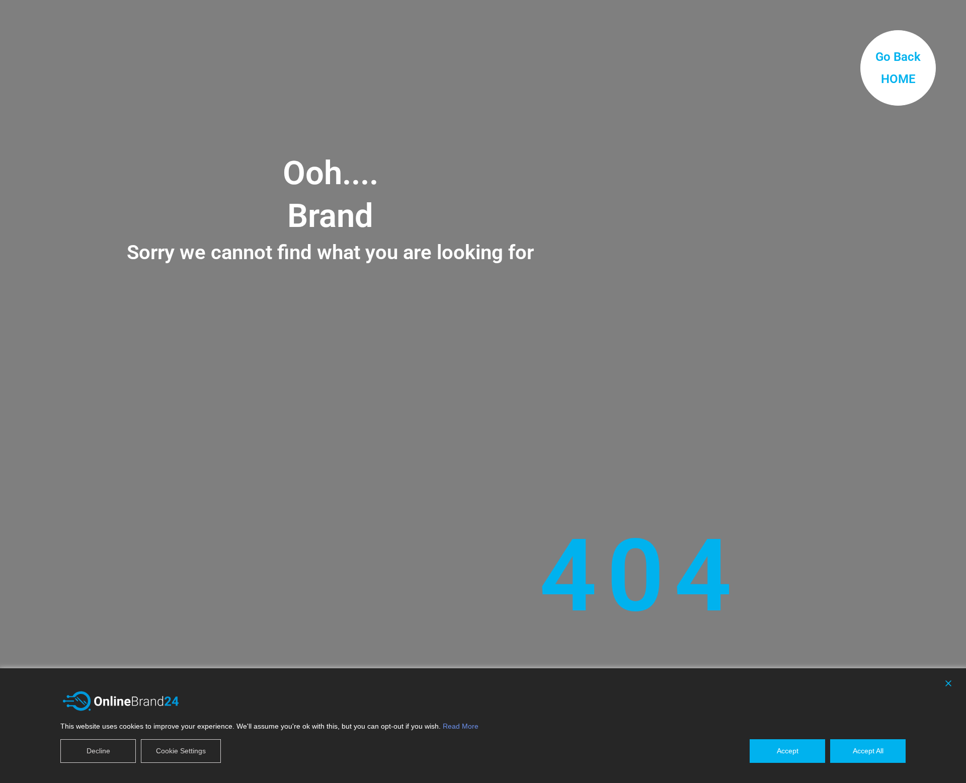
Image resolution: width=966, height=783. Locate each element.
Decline (98, 751)
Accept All (868, 751)
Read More (460, 726)
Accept (787, 751)
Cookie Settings (181, 751)
